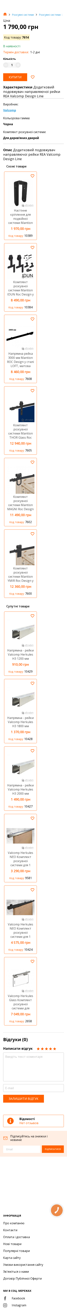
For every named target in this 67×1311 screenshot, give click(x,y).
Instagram (19, 1305)
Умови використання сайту (23, 1265)
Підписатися (53, 1149)
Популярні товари (16, 1251)
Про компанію (13, 1223)
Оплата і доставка (16, 1237)
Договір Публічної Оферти (22, 1278)
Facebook (18, 1298)
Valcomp (9, 110)
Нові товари (12, 1244)
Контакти (10, 1230)
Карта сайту (12, 1258)
